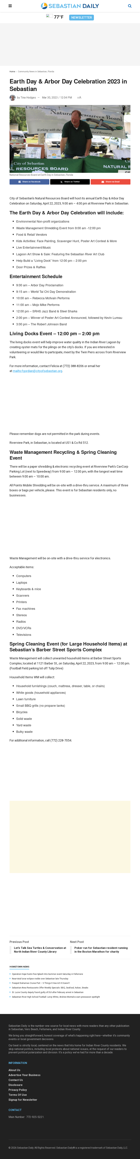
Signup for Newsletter (23, 1099)
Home (12, 71)
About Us (14, 1070)
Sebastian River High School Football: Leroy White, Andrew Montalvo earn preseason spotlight (56, 997)
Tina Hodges (28, 97)
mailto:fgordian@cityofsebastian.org (37, 371)
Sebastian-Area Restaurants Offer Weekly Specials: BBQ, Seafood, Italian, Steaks (50, 988)
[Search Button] (129, 6)
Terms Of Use (18, 1094)
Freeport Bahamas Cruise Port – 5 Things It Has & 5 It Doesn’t (41, 983)
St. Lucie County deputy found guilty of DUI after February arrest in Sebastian (47, 992)
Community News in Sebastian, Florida (36, 71)
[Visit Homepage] (70, 6)
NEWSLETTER (81, 17)
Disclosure (16, 1085)
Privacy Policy (18, 1090)
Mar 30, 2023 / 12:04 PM (57, 97)
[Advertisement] (70, 837)
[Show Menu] (10, 6)
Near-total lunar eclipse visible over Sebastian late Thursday (40, 979)
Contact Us (16, 1080)
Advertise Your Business (24, 1075)
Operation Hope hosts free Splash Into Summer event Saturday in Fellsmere (47, 974)
